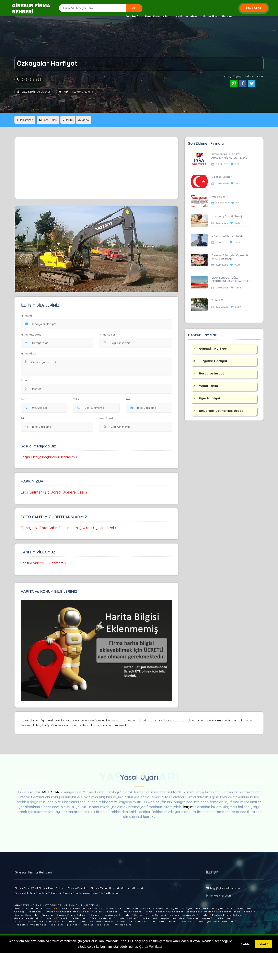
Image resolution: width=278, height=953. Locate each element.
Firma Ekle (210, 16)
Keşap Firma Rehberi (216, 918)
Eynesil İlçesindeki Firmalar (111, 915)
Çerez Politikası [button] (150, 946)
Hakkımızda (25, 119)
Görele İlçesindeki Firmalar (33, 918)
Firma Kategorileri (157, 16)
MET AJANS (52, 792)
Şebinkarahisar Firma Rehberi (167, 921)
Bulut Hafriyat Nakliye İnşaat (221, 411)
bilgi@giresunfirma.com (225, 888)
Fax (128, 399)
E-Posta (25, 418)
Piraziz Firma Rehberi (73, 921)
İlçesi (24, 380)
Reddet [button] (246, 944)
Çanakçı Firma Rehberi (74, 911)
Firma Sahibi (107, 334)
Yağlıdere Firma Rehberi (114, 924)
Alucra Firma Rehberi (71, 908)
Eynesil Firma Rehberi (150, 915)
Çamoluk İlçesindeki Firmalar (194, 908)
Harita (68, 119)
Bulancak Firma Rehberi (152, 908)
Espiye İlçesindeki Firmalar (34, 915)
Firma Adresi (28, 353)
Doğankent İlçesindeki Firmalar (190, 911)
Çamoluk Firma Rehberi (234, 908)
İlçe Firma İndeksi (186, 16)
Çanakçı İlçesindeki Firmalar (34, 911)
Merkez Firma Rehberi (228, 915)
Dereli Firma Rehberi (150, 911)
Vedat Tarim (208, 386)
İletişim (227, 16)
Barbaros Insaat (211, 373)
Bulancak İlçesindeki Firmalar (111, 908)
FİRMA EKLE (252, 8)
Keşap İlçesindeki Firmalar (179, 918)
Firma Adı (26, 315)
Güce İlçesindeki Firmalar (108, 918)
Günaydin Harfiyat (213, 348)
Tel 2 (76, 399)
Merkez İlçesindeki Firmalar (189, 915)
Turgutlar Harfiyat (213, 361)
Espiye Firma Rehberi (72, 915)
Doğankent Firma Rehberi (234, 911)
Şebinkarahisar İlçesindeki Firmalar (117, 921)
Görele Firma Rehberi (71, 918)
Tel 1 (23, 399)
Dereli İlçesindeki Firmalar (113, 911)
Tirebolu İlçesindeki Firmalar (212, 921)
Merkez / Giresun (220, 895)
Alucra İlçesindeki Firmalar (33, 908)
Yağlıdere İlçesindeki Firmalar (72, 924)
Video (85, 119)
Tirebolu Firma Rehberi (30, 924)
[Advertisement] (96, 168)
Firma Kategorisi (31, 334)
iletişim (188, 807)
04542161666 (31, 79)
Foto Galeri (49, 119)
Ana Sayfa (133, 16)
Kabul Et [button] (263, 944)
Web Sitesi (106, 418)
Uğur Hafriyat (209, 398)
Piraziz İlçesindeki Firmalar (34, 921)
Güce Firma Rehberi (143, 918)
